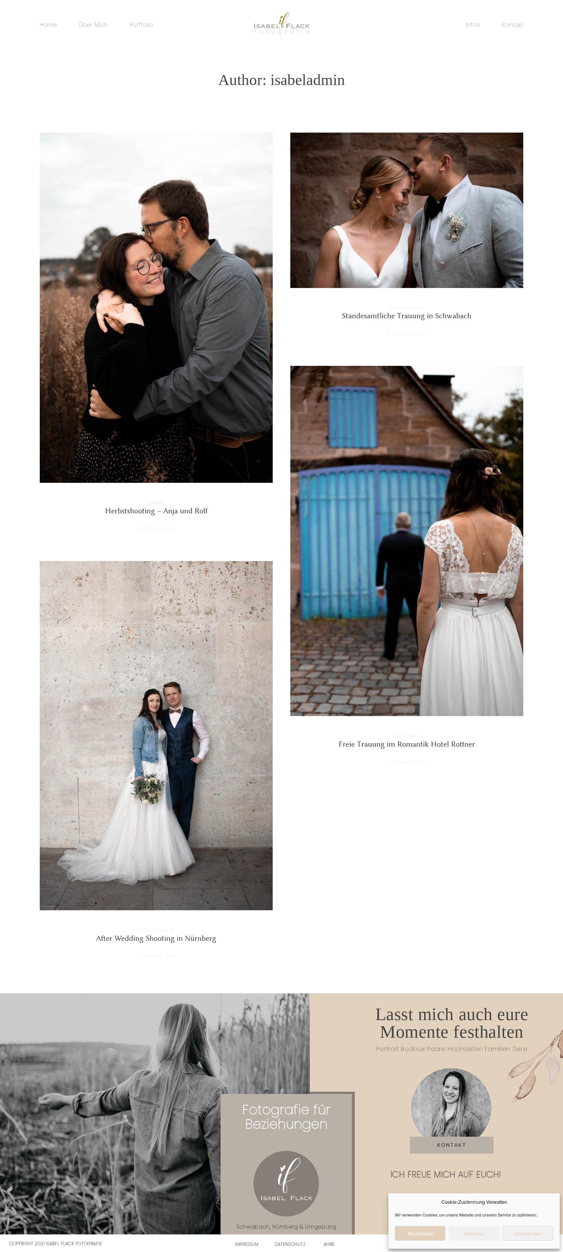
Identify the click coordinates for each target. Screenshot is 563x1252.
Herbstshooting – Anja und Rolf (156, 338)
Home (48, 25)
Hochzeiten (407, 307)
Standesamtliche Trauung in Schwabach (407, 240)
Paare (156, 502)
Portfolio (141, 25)
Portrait (407, 735)
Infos (473, 25)
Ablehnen (474, 1233)
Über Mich (93, 25)
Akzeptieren (420, 1233)
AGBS (329, 1244)
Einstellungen (528, 1233)
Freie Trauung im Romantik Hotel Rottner (407, 571)
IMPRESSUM (246, 1244)
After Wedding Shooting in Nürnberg (156, 766)
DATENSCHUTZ (290, 1244)
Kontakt (512, 25)
